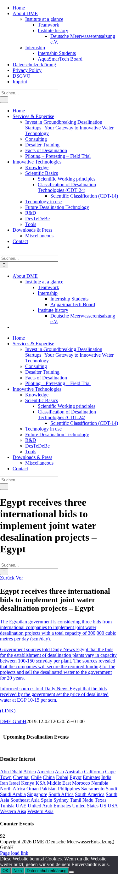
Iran (4, 783)
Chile (36, 777)
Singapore (37, 794)
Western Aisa (13, 811)
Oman (32, 788)
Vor (19, 577)
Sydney (61, 800)
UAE (21, 805)
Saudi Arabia (13, 794)
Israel (14, 783)
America (45, 771)
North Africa (12, 788)
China (49, 777)
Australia (74, 771)
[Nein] (71, 872)
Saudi (111, 788)
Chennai (21, 777)
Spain (46, 800)
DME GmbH (13, 721)
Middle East (59, 783)
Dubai (62, 777)
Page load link (14, 853)
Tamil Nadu (81, 800)
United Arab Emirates (49, 805)
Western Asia (40, 811)
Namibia (99, 783)
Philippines (69, 788)
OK (5, 870)
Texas (100, 800)
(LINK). (8, 710)
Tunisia (7, 805)
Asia (59, 771)
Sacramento (92, 788)
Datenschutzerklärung (46, 870)
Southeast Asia (25, 800)
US (103, 805)
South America (89, 794)
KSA (41, 783)
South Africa (61, 794)
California (94, 771)
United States (85, 805)
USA (113, 805)
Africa (29, 771)
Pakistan (48, 788)
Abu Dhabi (11, 771)
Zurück (7, 577)
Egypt (75, 777)
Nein (18, 870)
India (106, 777)
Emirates (91, 777)
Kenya (27, 783)
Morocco (81, 783)
